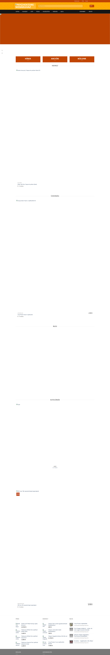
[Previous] (1, 45)
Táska (38, 11)
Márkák (55, 11)
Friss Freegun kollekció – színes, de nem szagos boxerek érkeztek (83, 629)
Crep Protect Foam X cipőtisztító (25, 314)
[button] (86, 6)
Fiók (83, 1)
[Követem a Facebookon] (90, 1)
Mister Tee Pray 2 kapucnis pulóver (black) (27, 184)
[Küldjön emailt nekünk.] (93, 1)
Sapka (17, 11)
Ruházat (24, 11)
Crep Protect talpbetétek (50, 386)
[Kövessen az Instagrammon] (92, 1)
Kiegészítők (46, 11)
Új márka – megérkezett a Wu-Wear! (83, 641)
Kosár (86, 1)
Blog (62, 11)
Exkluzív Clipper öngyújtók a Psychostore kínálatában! (81, 635)
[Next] (5, 45)
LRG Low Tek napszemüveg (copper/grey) (27, 605)
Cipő (32, 11)
